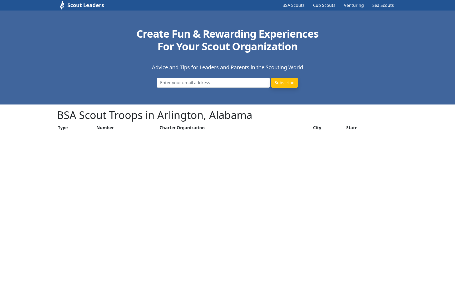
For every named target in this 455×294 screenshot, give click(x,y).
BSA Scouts (294, 5)
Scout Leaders (85, 5)
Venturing (354, 5)
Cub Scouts (324, 5)
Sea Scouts (383, 5)
